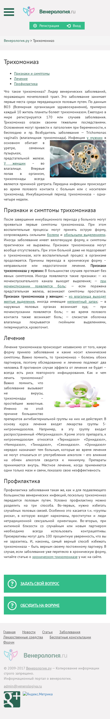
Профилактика (26, 83)
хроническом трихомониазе (55, 556)
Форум (8, 642)
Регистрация (49, 25)
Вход (77, 25)
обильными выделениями (84, 234)
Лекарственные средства (23, 637)
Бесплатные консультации (70, 637)
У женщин (15, 163)
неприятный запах (82, 301)
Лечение (21, 78)
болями (53, 234)
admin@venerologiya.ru (23, 686)
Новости (29, 632)
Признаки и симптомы (32, 73)
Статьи (47, 632)
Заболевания (69, 632)
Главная (9, 632)
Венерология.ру (16, 40)
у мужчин (94, 137)
